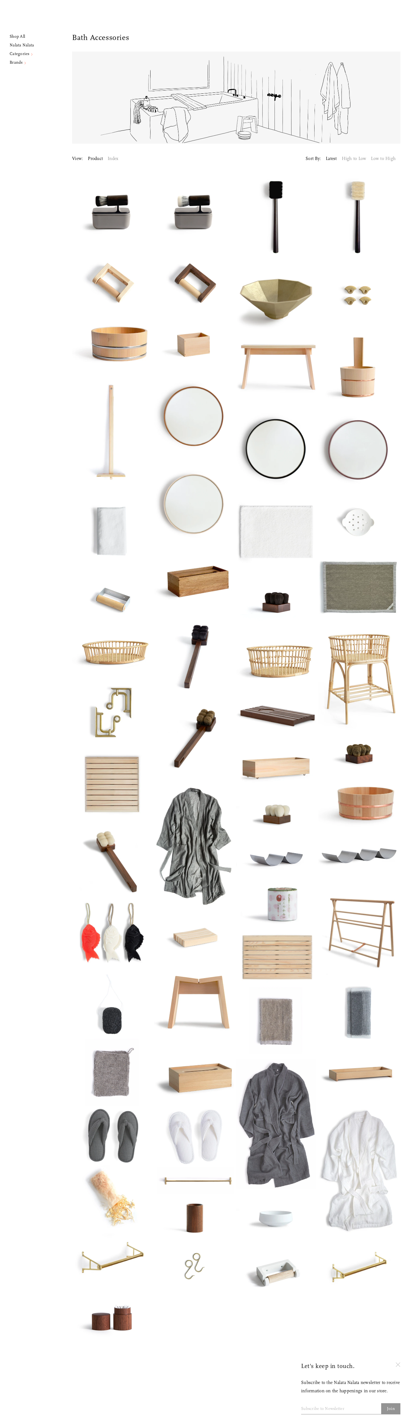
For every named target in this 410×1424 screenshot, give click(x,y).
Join (391, 1409)
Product (95, 158)
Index (113, 158)
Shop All (17, 37)
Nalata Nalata (22, 45)
